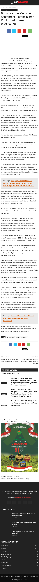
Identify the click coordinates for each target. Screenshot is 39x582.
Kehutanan (14, 10)
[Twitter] (19, 502)
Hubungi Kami (19, 576)
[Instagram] (14, 502)
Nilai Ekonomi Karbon (21, 337)
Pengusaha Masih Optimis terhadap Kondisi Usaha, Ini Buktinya (29, 361)
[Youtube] (30, 502)
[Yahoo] (25, 502)
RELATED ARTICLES (9, 370)
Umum (3, 560)
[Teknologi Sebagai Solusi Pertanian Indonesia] (5, 534)
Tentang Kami (34, 576)
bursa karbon (10, 337)
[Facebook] (9, 502)
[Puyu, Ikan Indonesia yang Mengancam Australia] (5, 525)
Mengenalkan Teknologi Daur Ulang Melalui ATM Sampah (10, 360)
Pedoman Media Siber (7, 576)
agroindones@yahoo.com (23, 497)
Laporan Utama (6, 554)
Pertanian (4, 551)
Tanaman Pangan (6, 565)
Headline (3, 568)
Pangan (3, 548)
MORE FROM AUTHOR (10, 373)
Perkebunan (4, 562)
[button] (36, 2)
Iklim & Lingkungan (6, 10)
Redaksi (4, 27)
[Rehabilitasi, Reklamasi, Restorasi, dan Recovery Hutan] (5, 516)
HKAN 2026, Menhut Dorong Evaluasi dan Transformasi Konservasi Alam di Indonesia (24, 403)
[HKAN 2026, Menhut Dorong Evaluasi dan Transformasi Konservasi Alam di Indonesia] (5, 403)
